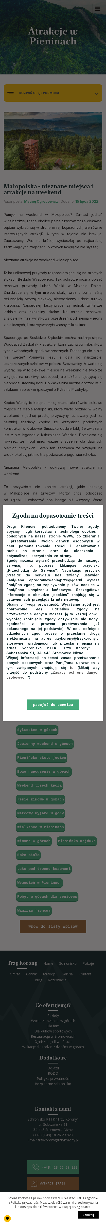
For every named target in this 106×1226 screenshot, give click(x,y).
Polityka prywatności (25, 1202)
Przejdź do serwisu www (53, 706)
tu (71, 667)
